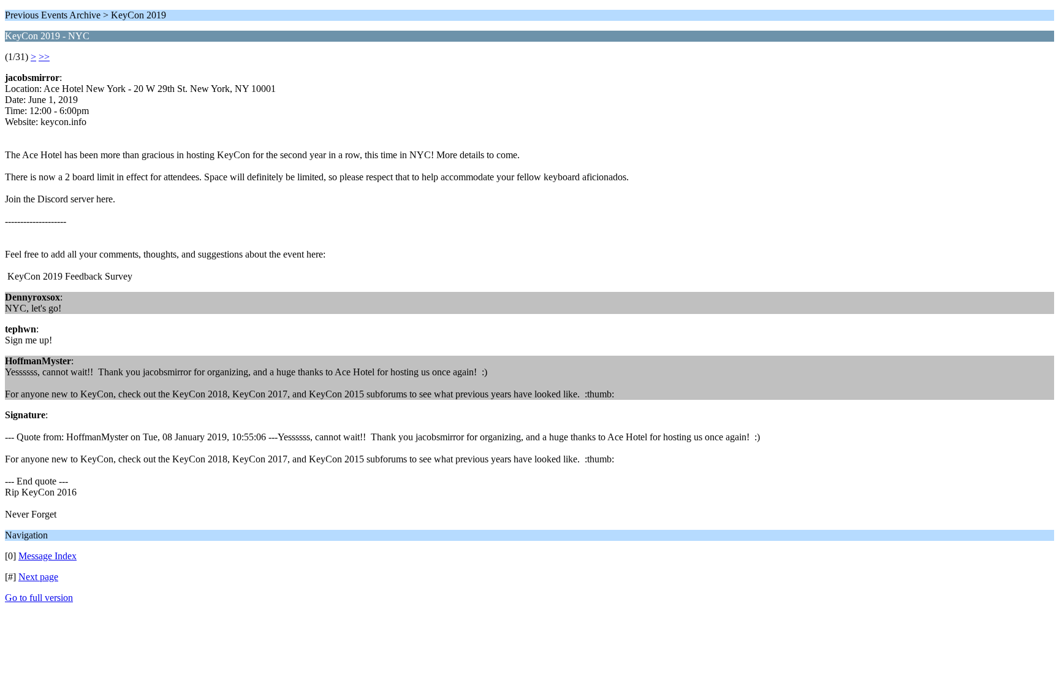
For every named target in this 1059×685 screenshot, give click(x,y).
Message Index (47, 556)
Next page (38, 577)
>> (44, 57)
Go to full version (39, 597)
